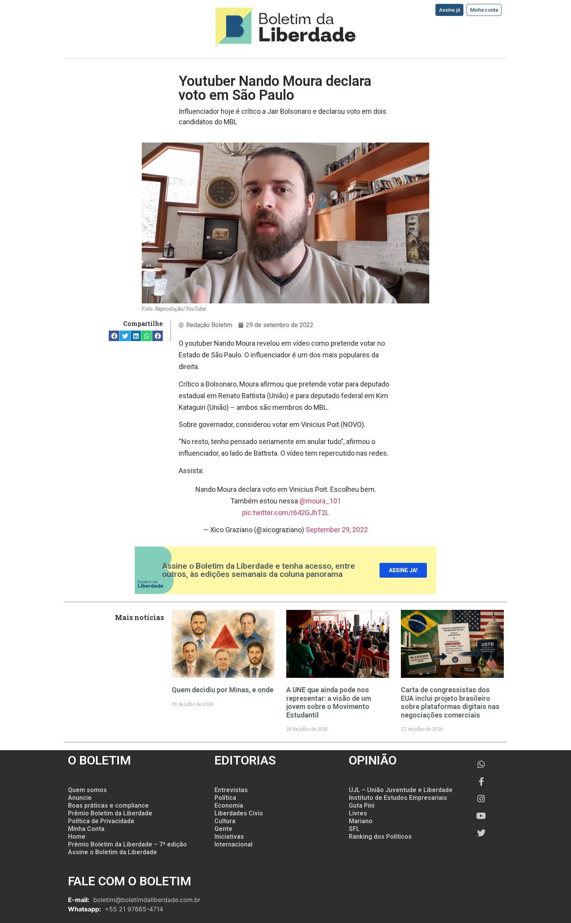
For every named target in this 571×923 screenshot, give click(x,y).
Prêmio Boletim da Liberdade (110, 813)
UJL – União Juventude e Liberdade (401, 790)
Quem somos (87, 790)
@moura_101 (320, 501)
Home (76, 836)
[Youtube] (481, 815)
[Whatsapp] (481, 764)
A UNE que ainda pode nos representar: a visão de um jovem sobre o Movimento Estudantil (328, 702)
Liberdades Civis (238, 813)
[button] (114, 336)
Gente (223, 828)
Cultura (224, 821)
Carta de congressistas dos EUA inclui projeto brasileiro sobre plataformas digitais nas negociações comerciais (450, 702)
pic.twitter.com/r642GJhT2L (285, 513)
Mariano (361, 821)
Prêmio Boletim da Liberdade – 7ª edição (127, 844)
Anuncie (80, 797)
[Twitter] (481, 832)
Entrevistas (231, 790)
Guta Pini (361, 805)
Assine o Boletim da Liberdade (112, 852)
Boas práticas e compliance (108, 805)
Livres (358, 813)
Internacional (233, 844)
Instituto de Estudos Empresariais (398, 797)
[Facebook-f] (481, 781)
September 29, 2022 (337, 530)
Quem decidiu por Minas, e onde (222, 690)
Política (225, 797)
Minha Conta (86, 828)
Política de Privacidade (101, 821)
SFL (354, 828)
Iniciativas (229, 836)
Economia (228, 805)
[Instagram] (481, 798)
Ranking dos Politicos (380, 836)
